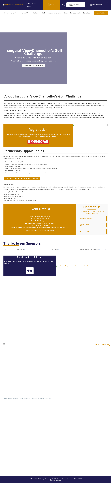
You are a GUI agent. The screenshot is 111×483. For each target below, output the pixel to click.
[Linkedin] (11, 412)
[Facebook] (4, 412)
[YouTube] (20, 412)
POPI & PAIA (81, 479)
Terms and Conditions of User (69, 479)
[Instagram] (14, 412)
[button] (63, 5)
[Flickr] (23, 412)
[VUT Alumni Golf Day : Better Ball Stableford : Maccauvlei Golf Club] (73, 266)
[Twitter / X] (8, 412)
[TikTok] (17, 412)
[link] (28, 3)
